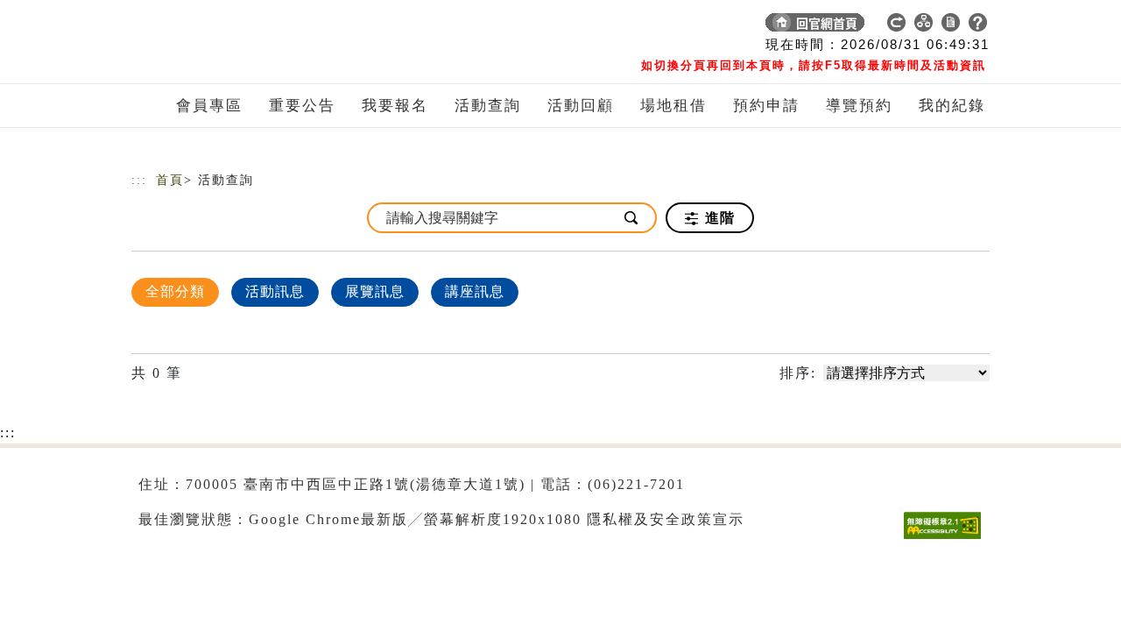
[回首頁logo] (254, 26)
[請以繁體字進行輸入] (632, 217)
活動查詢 (488, 105)
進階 (718, 217)
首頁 (170, 180)
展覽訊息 (375, 291)
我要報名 (395, 105)
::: (139, 180)
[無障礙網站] (947, 538)
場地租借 (673, 105)
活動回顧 (580, 105)
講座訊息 (474, 291)
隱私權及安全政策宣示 (665, 519)
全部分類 (175, 291)
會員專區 (209, 105)
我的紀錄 (952, 105)
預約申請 (766, 105)
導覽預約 (859, 105)
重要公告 (302, 105)
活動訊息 (275, 291)
